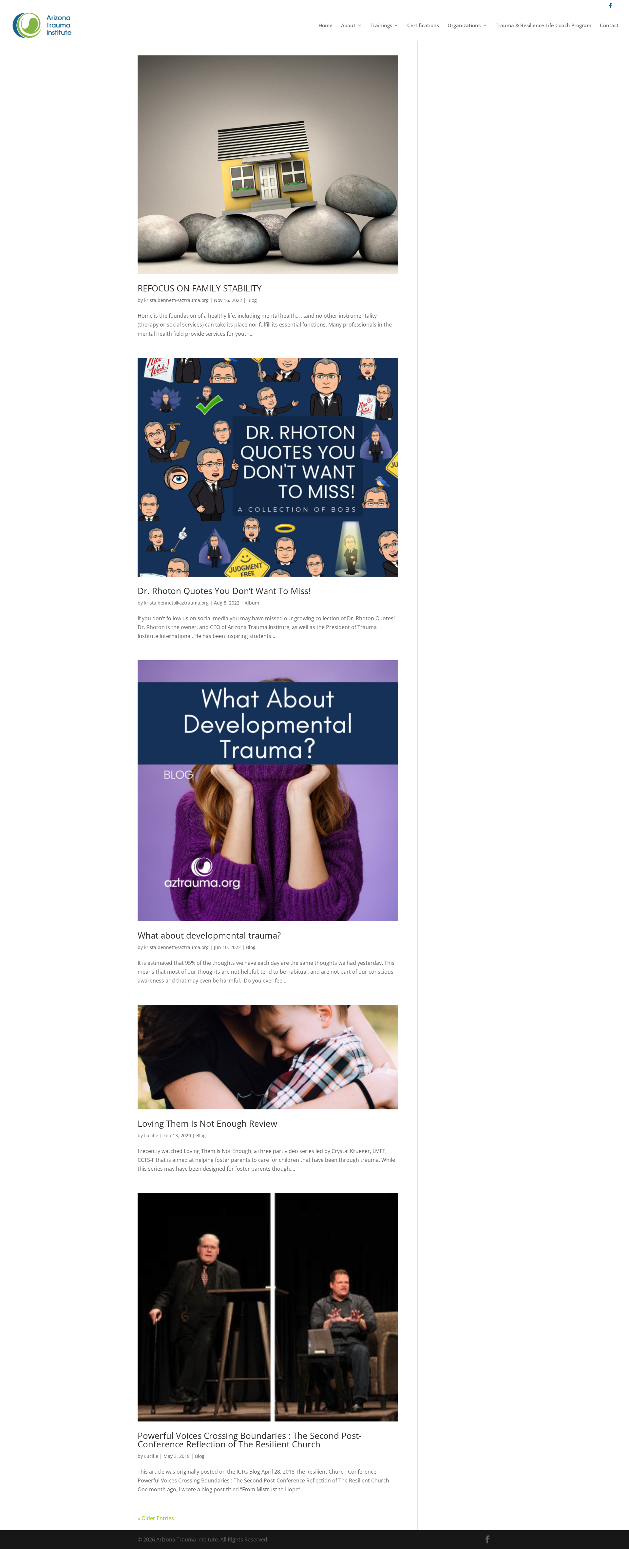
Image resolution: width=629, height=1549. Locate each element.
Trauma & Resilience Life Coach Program (543, 26)
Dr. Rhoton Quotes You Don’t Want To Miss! (224, 591)
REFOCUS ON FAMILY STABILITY (200, 288)
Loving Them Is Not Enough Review (207, 1123)
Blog (252, 300)
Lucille (151, 1135)
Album (252, 603)
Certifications (423, 26)
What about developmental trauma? (209, 935)
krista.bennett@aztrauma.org (176, 300)
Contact (609, 26)
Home (325, 26)
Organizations (464, 26)
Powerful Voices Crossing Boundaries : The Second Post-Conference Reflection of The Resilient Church (249, 1440)
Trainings (381, 26)
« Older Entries (156, 1518)
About (348, 26)
